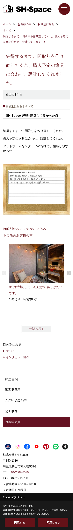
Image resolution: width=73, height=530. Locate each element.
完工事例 (11, 411)
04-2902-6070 (20, 472)
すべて (10, 351)
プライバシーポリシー (40, 509)
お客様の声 (12, 422)
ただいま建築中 (16, 400)
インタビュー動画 (17, 357)
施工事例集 (12, 389)
